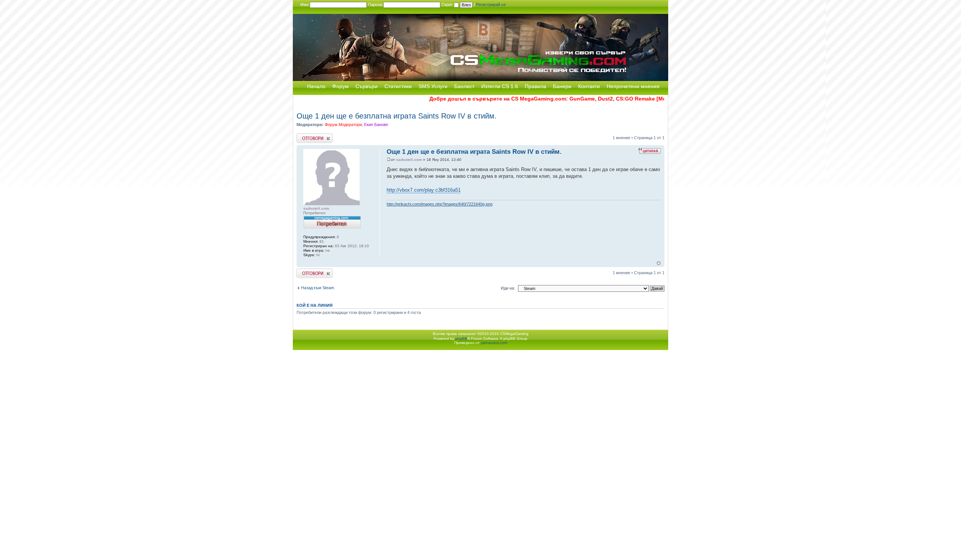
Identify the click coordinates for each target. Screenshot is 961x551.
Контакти (589, 86)
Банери (562, 86)
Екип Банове (376, 124)
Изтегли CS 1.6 (499, 86)
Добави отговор (311, 136)
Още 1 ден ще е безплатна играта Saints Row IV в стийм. (397, 116)
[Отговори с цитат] (649, 151)
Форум (340, 86)
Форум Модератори (343, 124)
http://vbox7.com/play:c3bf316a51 (424, 190)
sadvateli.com (409, 160)
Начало (316, 86)
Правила (535, 86)
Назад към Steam (317, 287)
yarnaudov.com (494, 343)
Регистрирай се (491, 4)
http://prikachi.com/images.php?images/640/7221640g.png (440, 204)
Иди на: (508, 288)
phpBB (461, 338)
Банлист (464, 86)
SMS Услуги (433, 86)
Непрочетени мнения (633, 86)
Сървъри (366, 86)
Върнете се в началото (659, 263)
